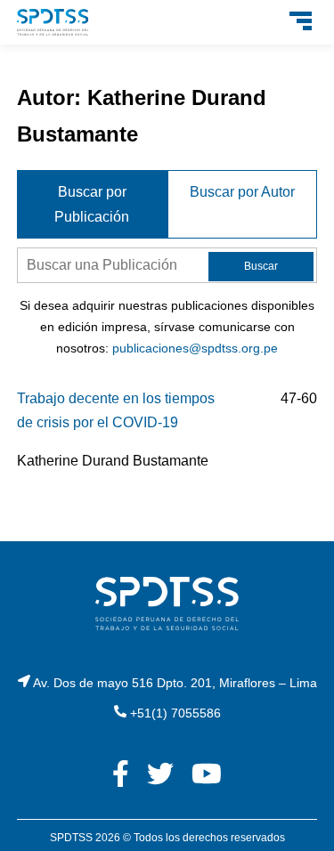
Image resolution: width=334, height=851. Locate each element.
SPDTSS (71, 837)
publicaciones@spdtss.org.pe (195, 348)
